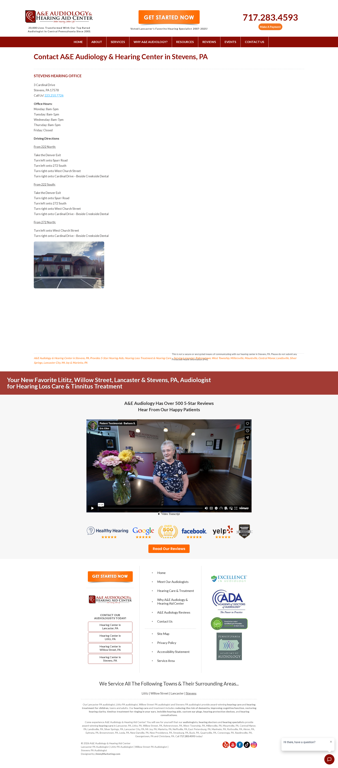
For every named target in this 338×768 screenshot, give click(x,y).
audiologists (190, 722)
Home (78, 42)
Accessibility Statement (173, 652)
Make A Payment (270, 26)
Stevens (191, 693)
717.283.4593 (270, 17)
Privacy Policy (166, 643)
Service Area (166, 661)
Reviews (209, 42)
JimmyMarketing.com (107, 753)
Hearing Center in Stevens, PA (110, 658)
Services (118, 42)
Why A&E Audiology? (151, 42)
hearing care (234, 704)
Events (230, 42)
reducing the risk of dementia (192, 707)
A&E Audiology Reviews (173, 612)
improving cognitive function (227, 707)
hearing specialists (234, 722)
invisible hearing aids (169, 711)
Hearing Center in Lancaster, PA (110, 626)
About (96, 42)
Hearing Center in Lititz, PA (110, 637)
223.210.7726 (54, 95)
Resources (185, 42)
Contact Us (254, 42)
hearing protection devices (219, 711)
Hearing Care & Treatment (175, 591)
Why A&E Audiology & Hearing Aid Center (172, 601)
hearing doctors (208, 722)
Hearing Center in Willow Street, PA (110, 648)
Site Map (163, 634)
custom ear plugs (192, 711)
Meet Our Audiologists (173, 582)
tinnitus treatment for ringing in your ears (131, 711)
